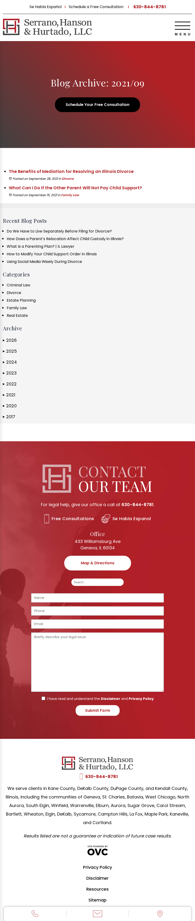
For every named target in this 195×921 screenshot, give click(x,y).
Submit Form (97, 710)
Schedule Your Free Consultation (97, 104)
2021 (9, 395)
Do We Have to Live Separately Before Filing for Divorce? (59, 231)
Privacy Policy (141, 698)
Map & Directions (97, 563)
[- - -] (182, 25)
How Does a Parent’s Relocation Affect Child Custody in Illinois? (65, 239)
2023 (10, 373)
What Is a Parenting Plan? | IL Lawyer (40, 246)
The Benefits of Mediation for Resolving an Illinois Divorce (71, 171)
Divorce (68, 178)
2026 (10, 340)
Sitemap (97, 900)
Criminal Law (18, 285)
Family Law (70, 195)
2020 (10, 406)
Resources (97, 889)
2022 (10, 384)
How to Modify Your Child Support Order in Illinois (52, 254)
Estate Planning (21, 300)
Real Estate (17, 315)
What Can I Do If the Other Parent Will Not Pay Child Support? (75, 188)
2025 (10, 351)
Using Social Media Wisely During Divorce (44, 261)
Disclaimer (110, 698)
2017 (9, 417)
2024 (10, 362)
